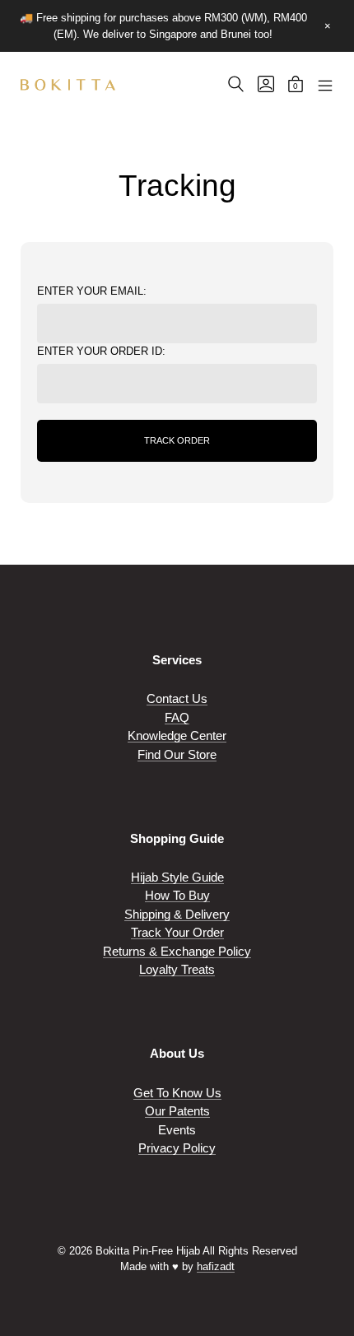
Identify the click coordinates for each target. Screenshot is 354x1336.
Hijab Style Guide (177, 877)
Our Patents (177, 1111)
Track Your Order (177, 932)
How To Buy (177, 895)
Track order (177, 440)
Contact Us (177, 698)
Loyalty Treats (177, 969)
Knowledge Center (177, 735)
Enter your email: (92, 291)
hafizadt (216, 1267)
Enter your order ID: (101, 351)
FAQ (177, 717)
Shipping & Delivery (177, 914)
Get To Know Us (177, 1093)
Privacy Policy (177, 1148)
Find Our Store (177, 754)
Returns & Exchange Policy (177, 951)
